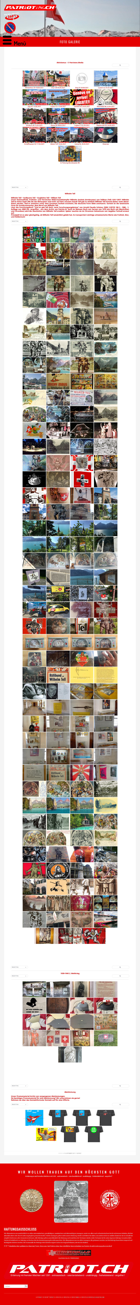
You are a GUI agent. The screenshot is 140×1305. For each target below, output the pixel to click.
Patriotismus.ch (76, 1297)
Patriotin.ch (59, 1297)
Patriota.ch (92, 1297)
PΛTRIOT (79, 1153)
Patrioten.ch (67, 1297)
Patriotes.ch (85, 1297)
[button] (19, 187)
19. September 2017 (69, 1153)
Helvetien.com (100, 1297)
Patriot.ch (53, 1297)
